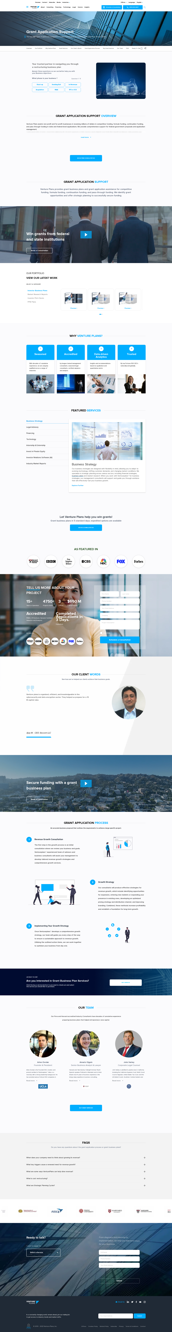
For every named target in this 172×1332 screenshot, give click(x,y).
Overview (29, 48)
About (43, 7)
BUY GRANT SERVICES (86, 1108)
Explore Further (78, 485)
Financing (58, 7)
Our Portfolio (38, 48)
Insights (86, 7)
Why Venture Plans (50, 48)
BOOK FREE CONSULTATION (86, 158)
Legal (74, 7)
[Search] (145, 7)
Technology (67, 7)
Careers (80, 7)
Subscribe (52, 2)
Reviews (37, 2)
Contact (44, 2)
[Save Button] (141, 48)
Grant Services (63, 48)
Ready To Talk (136, 48)
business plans (77, 476)
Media (59, 2)
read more (85, 137)
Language (132, 2)
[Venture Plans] (35, 7)
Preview (73, 308)
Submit (119, 1321)
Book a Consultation (39, 251)
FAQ (127, 48)
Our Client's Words (76, 48)
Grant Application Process (92, 48)
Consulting (49, 7)
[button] (100, 314)
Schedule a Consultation (120, 640)
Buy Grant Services (108, 48)
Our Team (120, 48)
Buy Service (126, 982)
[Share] (145, 48)
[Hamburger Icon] (27, 7)
